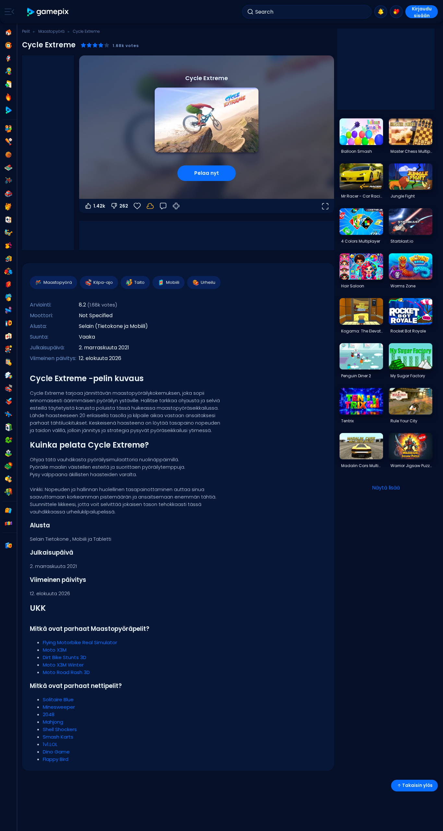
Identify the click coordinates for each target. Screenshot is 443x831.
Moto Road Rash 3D (66, 672)
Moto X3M (54, 649)
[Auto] (8, 193)
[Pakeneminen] (8, 258)
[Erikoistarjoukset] (8, 110)
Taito (139, 282)
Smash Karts (58, 736)
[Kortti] (8, 219)
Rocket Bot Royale (408, 331)
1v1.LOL (50, 744)
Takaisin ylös (417, 785)
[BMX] (8, 180)
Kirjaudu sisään (422, 12)
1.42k (99, 206)
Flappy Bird (55, 759)
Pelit (26, 31)
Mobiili (172, 282)
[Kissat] (8, 206)
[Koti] (8, 32)
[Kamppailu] (8, 271)
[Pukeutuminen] (8, 245)
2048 (48, 714)
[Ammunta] (8, 414)
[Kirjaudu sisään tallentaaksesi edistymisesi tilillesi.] (150, 206)
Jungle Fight (402, 196)
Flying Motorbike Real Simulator (80, 642)
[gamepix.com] (48, 11)
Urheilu (208, 282)
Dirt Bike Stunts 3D (64, 657)
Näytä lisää (386, 487)
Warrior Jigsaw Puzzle (411, 465)
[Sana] (8, 479)
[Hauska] (8, 297)
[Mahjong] (8, 336)
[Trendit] (8, 97)
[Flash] (8, 284)
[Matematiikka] (8, 362)
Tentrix (347, 421)
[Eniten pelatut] (8, 58)
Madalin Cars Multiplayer (362, 465)
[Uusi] (8, 84)
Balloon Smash (356, 151)
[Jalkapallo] (8, 453)
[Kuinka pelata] (176, 206)
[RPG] (8, 401)
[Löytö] (8, 71)
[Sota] (8, 466)
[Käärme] (8, 440)
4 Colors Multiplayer (360, 241)
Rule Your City (403, 421)
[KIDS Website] (8, 523)
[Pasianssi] (8, 427)
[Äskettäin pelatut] (8, 45)
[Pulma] (8, 375)
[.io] (8, 323)
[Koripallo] (8, 154)
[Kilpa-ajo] (8, 388)
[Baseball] (8, 141)
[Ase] (8, 310)
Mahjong (53, 721)
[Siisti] (8, 232)
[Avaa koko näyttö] (325, 206)
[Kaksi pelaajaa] (8, 128)
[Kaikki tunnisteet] (8, 510)
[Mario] (8, 349)
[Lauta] (8, 167)
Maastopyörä (51, 31)
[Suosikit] (396, 11)
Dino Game (56, 751)
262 (123, 206)
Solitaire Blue (58, 699)
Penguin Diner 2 (356, 376)
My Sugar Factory (407, 376)
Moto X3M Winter (63, 664)
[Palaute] (163, 206)
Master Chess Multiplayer (411, 151)
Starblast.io (401, 241)
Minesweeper (59, 707)
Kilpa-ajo (103, 282)
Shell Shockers (60, 729)
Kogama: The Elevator (362, 331)
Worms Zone (402, 286)
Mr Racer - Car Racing (362, 196)
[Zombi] (8, 492)
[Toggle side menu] (8, 11)
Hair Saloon (352, 286)
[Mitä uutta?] (380, 11)
